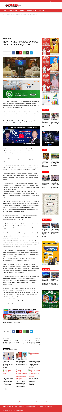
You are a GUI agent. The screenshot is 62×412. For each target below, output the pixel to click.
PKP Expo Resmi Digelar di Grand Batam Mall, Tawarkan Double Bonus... (46, 184)
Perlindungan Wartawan (31, 406)
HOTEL (44, 150)
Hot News (6, 349)
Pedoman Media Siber (19, 406)
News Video (9, 322)
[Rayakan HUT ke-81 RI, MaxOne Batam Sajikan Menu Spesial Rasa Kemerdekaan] (46, 156)
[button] (57, 10)
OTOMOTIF (45, 109)
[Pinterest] (20, 52)
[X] (17, 52)
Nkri (15, 322)
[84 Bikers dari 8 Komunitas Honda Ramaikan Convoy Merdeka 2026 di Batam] (55, 115)
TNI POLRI (28, 10)
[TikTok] (53, 1)
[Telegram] (31, 52)
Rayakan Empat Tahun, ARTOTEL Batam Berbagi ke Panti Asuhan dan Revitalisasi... (55, 162)
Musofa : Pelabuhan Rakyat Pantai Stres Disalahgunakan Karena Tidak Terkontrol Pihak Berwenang (31, 342)
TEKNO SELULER (47, 219)
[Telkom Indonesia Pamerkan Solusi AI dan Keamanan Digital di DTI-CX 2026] (55, 225)
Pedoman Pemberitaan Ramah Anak (44, 406)
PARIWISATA (46, 269)
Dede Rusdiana (10, 46)
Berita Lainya (13, 349)
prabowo (19, 322)
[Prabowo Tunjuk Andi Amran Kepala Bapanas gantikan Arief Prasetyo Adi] (21, 356)
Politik (34, 10)
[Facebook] (48, 1)
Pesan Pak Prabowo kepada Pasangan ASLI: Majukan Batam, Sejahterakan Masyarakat (34, 381)
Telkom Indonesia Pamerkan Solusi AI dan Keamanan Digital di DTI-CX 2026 (55, 232)
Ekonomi (15, 10)
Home (5, 10)
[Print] (27, 52)
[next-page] (6, 389)
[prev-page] (4, 389)
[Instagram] (50, 1)
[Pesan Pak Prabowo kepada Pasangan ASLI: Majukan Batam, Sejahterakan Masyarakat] (34, 373)
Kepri (10, 10)
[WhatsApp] (55, 1)
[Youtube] (58, 1)
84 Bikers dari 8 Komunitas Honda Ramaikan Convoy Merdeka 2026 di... (55, 122)
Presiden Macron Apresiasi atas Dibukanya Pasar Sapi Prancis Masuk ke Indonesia (8, 364)
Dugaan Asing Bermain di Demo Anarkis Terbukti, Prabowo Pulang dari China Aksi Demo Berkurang (34, 364)
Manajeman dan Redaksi (8, 406)
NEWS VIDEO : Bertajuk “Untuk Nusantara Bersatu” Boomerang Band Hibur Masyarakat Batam (11, 342)
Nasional (22, 10)
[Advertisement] (41, 5)
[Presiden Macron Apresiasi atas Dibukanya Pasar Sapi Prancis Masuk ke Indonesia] (8, 356)
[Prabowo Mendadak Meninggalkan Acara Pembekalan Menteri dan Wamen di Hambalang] (21, 375)
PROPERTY (45, 172)
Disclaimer (5, 408)
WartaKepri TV (42, 10)
